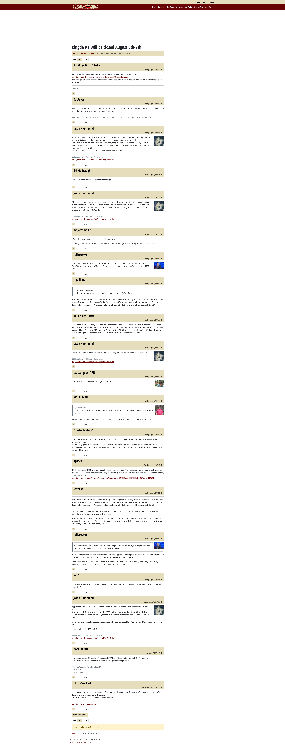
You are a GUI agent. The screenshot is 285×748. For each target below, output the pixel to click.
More (210, 7)
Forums (161, 7)
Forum (198, 2)
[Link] (85, 93)
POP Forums (75, 733)
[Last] (87, 59)
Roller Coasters (171, 7)
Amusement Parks (185, 7)
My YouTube (108, 160)
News (154, 7)
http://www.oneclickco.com (84, 704)
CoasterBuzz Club (200, 7)
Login (205, 2)
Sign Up (211, 2)
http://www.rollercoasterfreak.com (87, 160)
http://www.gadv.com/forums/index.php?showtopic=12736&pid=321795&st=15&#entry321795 (113, 478)
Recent (75, 53)
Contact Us (91, 742)
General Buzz (93, 53)
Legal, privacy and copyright (78, 742)
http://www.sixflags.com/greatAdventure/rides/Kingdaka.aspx (100, 77)
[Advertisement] (142, 27)
